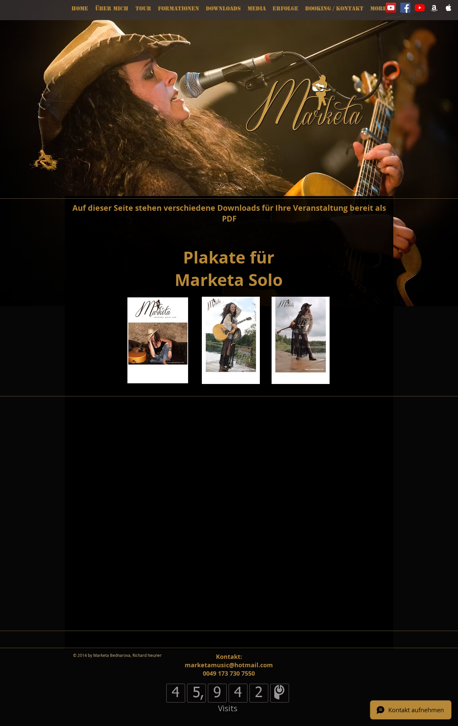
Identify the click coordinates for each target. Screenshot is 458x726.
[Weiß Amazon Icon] (434, 8)
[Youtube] (420, 8)
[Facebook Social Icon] (405, 8)
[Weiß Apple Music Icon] (449, 8)
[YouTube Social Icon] (391, 8)
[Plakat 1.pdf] (300, 341)
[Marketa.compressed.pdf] (158, 341)
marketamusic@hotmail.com (229, 665)
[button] (179, 8)
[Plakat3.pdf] (230, 341)
